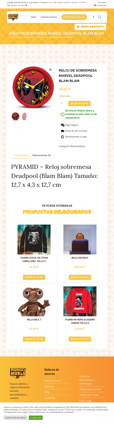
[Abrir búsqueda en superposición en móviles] (99, 17)
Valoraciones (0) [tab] (41, 155)
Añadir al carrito (79, 103)
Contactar (49, 397)
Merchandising (29, 37)
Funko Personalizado (74, 17)
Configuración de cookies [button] (15, 418)
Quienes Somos (49, 17)
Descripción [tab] (22, 155)
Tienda (18, 37)
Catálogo (49, 386)
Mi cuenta (102, 2)
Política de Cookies (89, 395)
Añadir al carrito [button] (34, 277)
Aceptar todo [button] (35, 418)
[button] (50, 69)
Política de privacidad (90, 389)
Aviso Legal (85, 400)
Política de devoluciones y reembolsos (87, 380)
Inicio (33, 17)
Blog (46, 392)
